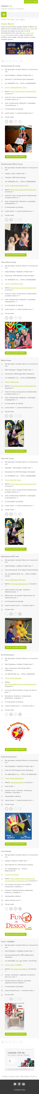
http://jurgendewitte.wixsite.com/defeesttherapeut (20, 684)
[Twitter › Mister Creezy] (6, 416)
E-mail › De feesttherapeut (13, 678)
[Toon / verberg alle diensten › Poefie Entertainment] (21, 791)
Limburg (7, 173)
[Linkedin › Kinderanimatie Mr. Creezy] (15, 121)
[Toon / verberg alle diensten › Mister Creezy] (21, 399)
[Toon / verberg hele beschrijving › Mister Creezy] (21, 393)
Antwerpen (8, 468)
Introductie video (29, 605)
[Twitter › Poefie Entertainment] (6, 809)
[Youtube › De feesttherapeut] (20, 714)
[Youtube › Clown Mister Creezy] (20, 318)
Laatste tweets (10, 113)
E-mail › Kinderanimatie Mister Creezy (17, 185)
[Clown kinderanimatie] (19, 54)
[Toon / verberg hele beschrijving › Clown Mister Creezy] (21, 295)
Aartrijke (19, 664)
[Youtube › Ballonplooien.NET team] (20, 614)
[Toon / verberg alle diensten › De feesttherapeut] (21, 697)
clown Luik (29, 29)
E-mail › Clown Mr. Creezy (13, 480)
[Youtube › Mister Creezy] (20, 416)
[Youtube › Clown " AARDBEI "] (20, 999)
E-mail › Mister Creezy (12, 382)
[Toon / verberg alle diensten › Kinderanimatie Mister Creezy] (21, 202)
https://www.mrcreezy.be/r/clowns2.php (23, 91)
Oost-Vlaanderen (10, 75)
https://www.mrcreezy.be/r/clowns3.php (23, 190)
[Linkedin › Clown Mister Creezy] (15, 318)
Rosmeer (14, 861)
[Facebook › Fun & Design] (11, 908)
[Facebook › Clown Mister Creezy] (11, 318)
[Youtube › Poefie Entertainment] (20, 809)
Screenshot (9, 93)
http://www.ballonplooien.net (19, 584)
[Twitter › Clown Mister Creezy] (6, 318)
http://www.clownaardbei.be (19, 969)
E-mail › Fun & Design (12, 874)
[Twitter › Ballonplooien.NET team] (6, 614)
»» (21, 61)
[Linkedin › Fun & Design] (15, 908)
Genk (13, 173)
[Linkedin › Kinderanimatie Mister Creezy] (15, 219)
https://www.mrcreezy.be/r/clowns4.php (23, 386)
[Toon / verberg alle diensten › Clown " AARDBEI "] (21, 982)
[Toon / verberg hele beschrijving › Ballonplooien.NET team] (21, 591)
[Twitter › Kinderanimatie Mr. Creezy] (6, 121)
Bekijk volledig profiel (15, 156)
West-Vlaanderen (10, 370)
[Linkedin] (23, 1084)
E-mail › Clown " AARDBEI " (14, 965)
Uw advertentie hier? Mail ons (19, 1069)
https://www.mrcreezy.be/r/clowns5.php (23, 288)
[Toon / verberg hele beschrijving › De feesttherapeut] (21, 691)
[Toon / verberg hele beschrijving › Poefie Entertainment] (21, 786)
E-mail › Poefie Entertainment (14, 778)
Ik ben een (31, 1)
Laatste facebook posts (25, 113)
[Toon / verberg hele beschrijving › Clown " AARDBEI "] (21, 976)
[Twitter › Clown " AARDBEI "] (6, 999)
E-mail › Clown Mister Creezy (14, 284)
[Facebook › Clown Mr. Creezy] (11, 514)
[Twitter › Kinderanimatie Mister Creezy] (6, 219)
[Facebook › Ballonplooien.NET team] (11, 614)
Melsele (19, 75)
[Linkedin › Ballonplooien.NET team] (15, 614)
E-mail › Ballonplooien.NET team (15, 580)
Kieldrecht (20, 766)
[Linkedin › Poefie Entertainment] (15, 809)
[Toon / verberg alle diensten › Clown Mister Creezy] (21, 300)
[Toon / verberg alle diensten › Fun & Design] (21, 891)
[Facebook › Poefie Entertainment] (11, 809)
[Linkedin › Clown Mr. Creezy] (15, 514)
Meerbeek (20, 271)
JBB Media (17, 1089)
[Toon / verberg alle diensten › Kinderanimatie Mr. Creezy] (21, 104)
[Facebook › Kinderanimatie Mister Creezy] (11, 219)
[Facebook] (19, 1084)
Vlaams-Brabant (10, 271)
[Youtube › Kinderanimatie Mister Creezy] (20, 219)
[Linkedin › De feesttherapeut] (15, 714)
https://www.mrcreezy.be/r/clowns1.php (23, 484)
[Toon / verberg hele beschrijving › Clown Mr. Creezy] (21, 491)
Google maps (28, 75)
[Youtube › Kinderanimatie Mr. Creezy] (20, 121)
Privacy (23, 1089)
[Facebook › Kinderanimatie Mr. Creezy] (11, 121)
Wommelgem (17, 468)
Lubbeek (19, 566)
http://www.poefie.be (17, 782)
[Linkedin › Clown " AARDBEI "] (15, 999)
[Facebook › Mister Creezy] (11, 416)
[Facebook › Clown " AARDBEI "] (11, 999)
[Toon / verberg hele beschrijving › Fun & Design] (21, 885)
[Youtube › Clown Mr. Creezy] (20, 514)
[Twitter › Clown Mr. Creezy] (6, 514)
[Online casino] (19, 1049)
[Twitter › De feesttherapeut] (6, 714)
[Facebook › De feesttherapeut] (11, 714)
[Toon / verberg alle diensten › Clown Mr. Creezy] (21, 497)
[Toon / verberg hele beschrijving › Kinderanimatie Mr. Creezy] (21, 98)
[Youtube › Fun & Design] (20, 908)
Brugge (19, 370)
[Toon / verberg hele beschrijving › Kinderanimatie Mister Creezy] (21, 197)
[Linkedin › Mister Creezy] (15, 416)
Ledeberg (20, 951)
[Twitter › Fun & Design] (6, 908)
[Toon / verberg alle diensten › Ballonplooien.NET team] (21, 596)
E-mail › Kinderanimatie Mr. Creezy (16, 87)
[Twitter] (15, 1084)
